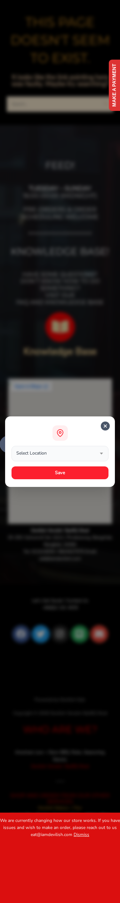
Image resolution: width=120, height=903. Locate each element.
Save (60, 473)
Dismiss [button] (81, 835)
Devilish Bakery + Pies (60, 808)
